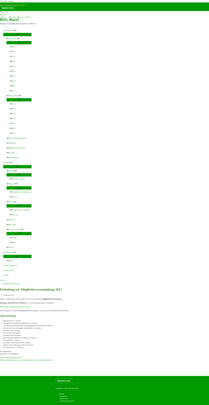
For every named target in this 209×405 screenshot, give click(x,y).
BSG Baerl (9, 19)
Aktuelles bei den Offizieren (21, 210)
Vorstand (12, 171)
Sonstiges (12, 153)
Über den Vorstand (18, 179)
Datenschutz (64, 399)
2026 (13, 47)
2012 (13, 66)
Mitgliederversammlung (17, 148)
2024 (13, 104)
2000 (13, 86)
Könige (14, 238)
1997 (13, 91)
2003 (13, 81)
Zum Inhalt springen (7, 1)
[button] (8, 8)
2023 (13, 52)
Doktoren (12, 220)
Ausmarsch (12, 143)
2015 (13, 61)
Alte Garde (12, 225)
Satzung (11, 260)
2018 (13, 57)
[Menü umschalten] (17, 34)
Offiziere (11, 202)
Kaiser (14, 243)
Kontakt (5, 275)
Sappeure (12, 184)
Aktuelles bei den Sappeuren (22, 192)
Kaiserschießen (14, 96)
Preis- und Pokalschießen (17, 138)
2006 (13, 76)
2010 (13, 128)
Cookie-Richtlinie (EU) (67, 401)
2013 (13, 123)
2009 (13, 71)
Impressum (63, 396)
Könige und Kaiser (15, 229)
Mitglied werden (8, 252)
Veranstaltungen (9, 30)
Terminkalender (14, 158)
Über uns (15, 197)
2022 (13, 109)
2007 (13, 133)
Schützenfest (13, 39)
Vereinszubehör (8, 270)
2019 (13, 114)
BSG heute (6, 163)
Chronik (11, 247)
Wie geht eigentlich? (10, 265)
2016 (13, 119)
